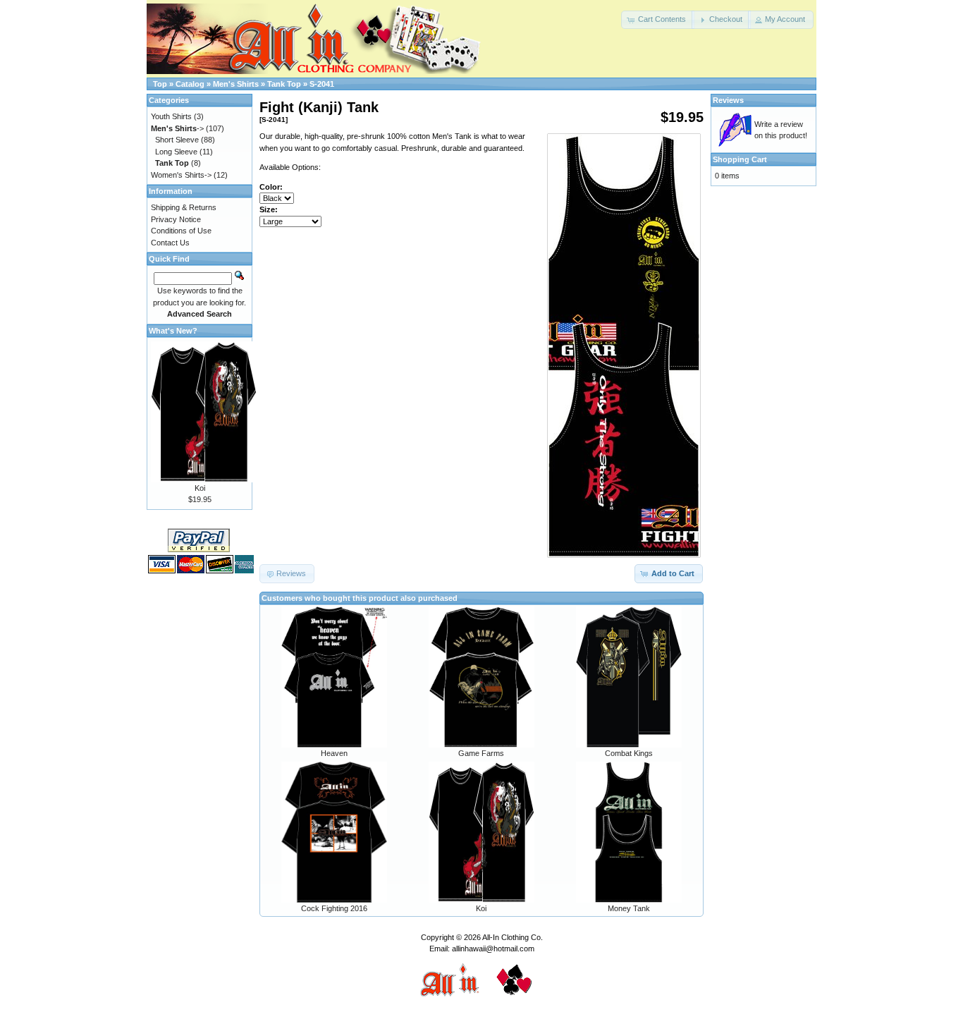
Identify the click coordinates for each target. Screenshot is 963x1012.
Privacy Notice (176, 219)
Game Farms (481, 753)
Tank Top (284, 84)
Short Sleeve (177, 139)
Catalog (190, 84)
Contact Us (170, 242)
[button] (657, 20)
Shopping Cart (740, 159)
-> (177, 128)
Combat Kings (629, 753)
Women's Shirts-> (181, 175)
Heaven (334, 753)
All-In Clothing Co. (512, 937)
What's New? (173, 331)
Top (160, 84)
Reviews (728, 100)
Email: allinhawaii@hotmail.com (481, 948)
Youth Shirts (171, 116)
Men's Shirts (236, 84)
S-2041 (321, 84)
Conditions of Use (181, 230)
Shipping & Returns (183, 207)
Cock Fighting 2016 (334, 908)
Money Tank (629, 908)
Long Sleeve (176, 151)
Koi (481, 908)
